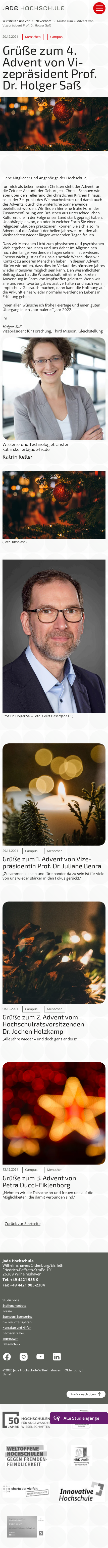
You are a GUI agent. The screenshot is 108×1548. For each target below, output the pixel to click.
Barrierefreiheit (14, 1333)
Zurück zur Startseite (22, 1223)
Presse (7, 1311)
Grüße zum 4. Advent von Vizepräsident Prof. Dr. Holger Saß (48, 23)
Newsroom (43, 21)
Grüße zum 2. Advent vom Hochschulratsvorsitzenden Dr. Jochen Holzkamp (43, 1024)
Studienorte (11, 1300)
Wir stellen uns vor (16, 21)
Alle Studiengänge (81, 1418)
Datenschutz (11, 1344)
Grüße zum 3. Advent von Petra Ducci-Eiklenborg (39, 1181)
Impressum (10, 1338)
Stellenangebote (14, 1305)
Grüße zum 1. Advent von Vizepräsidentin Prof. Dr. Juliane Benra (52, 862)
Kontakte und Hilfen (17, 1327)
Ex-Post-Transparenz (18, 1322)
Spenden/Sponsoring (17, 1316)
